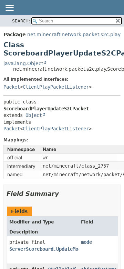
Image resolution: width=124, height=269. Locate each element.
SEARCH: (21, 21)
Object (33, 115)
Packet (11, 87)
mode (86, 242)
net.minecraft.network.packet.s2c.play (74, 34)
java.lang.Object (23, 63)
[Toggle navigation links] (9, 8)
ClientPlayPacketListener (56, 87)
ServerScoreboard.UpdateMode (46, 249)
